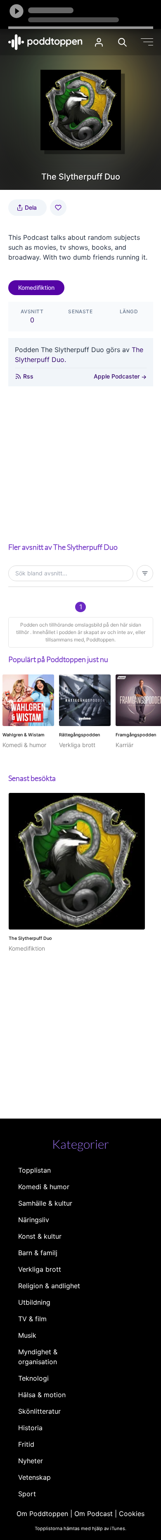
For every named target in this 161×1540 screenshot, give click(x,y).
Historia (30, 1428)
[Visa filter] (145, 573)
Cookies (131, 1513)
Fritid (26, 1444)
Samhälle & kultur (45, 1203)
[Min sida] (98, 42)
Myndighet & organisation (37, 1357)
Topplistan (34, 1170)
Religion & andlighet (49, 1286)
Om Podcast (93, 1513)
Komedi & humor (43, 1187)
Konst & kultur (40, 1236)
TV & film (32, 1319)
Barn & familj (37, 1253)
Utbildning (34, 1302)
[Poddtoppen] (45, 42)
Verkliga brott (39, 1269)
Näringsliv (33, 1220)
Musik (27, 1335)
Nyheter (30, 1461)
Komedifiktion (36, 287)
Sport (27, 1494)
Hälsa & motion (42, 1395)
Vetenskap (34, 1477)
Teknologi (33, 1378)
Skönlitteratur (39, 1411)
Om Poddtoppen (42, 1513)
